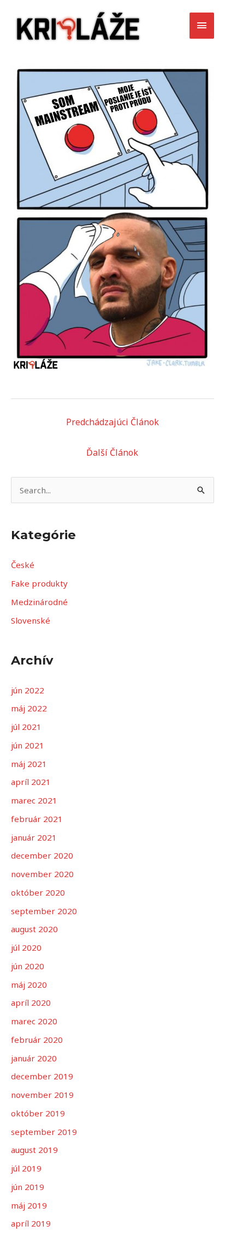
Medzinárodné (39, 601)
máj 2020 (29, 984)
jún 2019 (27, 1186)
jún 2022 (27, 690)
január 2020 (34, 1058)
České (22, 564)
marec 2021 (34, 800)
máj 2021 (29, 763)
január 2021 (34, 837)
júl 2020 (26, 947)
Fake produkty (39, 583)
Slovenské (30, 620)
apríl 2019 (31, 1223)
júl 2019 (26, 1168)
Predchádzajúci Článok (112, 422)
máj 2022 (29, 708)
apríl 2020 (31, 1002)
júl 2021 (26, 726)
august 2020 (34, 928)
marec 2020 (34, 1021)
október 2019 (38, 1113)
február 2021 (37, 818)
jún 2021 (27, 745)
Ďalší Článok (112, 452)
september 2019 (44, 1131)
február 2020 (37, 1039)
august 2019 (34, 1149)
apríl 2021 (31, 781)
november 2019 (42, 1094)
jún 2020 (27, 966)
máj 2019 (29, 1205)
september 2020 (44, 910)
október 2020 (38, 892)
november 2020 (42, 873)
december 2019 (42, 1076)
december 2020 (42, 855)
